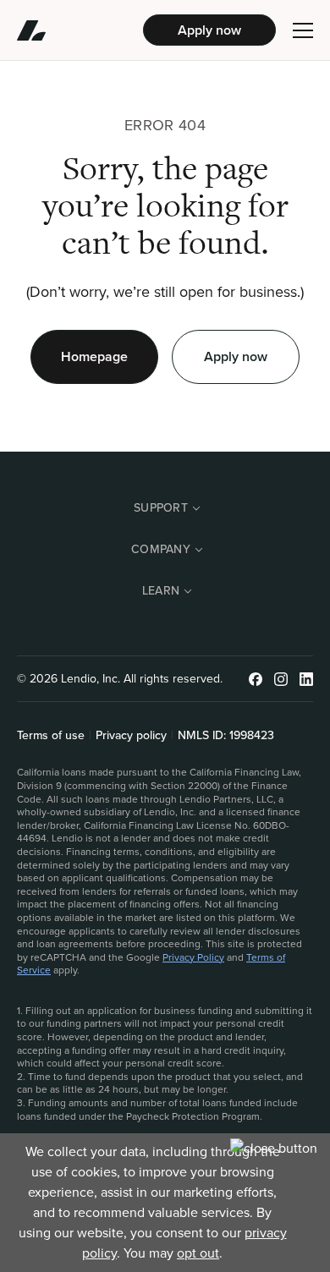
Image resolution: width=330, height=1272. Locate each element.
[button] (303, 30)
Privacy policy (131, 736)
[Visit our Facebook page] (255, 679)
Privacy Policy (193, 957)
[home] (80, 30)
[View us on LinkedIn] (306, 679)
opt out (198, 1253)
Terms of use (51, 736)
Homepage (94, 356)
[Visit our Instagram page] (281, 679)
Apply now (209, 30)
